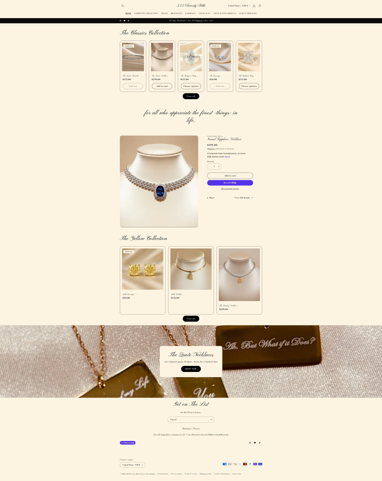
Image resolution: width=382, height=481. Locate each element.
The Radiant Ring (246, 76)
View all (191, 96)
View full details (242, 197)
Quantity (210, 161)
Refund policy (163, 474)
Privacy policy (176, 474)
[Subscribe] (211, 420)
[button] (123, 6)
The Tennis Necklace (160, 76)
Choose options (191, 86)
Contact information (221, 474)
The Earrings (215, 76)
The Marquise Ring (188, 76)
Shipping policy (206, 474)
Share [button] (212, 197)
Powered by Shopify (147, 474)
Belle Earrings (128, 294)
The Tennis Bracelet (130, 76)
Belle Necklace (176, 294)
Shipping (211, 148)
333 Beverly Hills (132, 474)
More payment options (230, 189)
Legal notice (237, 474)
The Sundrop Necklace (228, 306)
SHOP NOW (191, 368)
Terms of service (191, 474)
